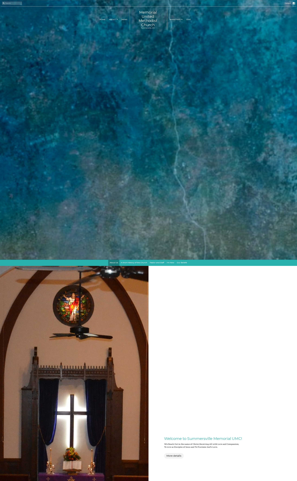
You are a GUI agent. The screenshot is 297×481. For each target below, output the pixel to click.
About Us (114, 262)
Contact (288, 3)
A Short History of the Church (134, 262)
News (124, 19)
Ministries (175, 19)
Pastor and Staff (157, 262)
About (112, 19)
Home (102, 19)
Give (188, 19)
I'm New (170, 262)
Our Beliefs (182, 262)
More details (173, 455)
